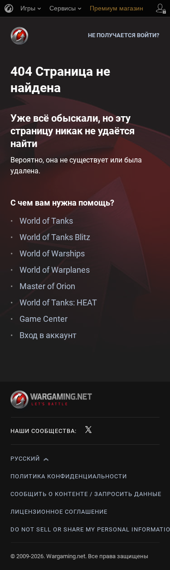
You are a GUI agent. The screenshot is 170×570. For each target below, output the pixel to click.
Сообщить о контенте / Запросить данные (85, 494)
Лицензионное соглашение (58, 511)
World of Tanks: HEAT (58, 302)
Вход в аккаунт (48, 335)
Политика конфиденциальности (68, 476)
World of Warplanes (54, 270)
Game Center (43, 319)
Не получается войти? (124, 35)
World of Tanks (46, 221)
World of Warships (52, 253)
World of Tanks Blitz (54, 237)
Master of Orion (47, 286)
